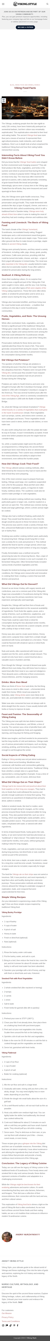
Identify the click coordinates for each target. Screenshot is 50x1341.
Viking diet (6, 373)
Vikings (37, 85)
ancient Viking (15, 244)
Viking (12, 759)
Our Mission (7, 1313)
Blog (12, 85)
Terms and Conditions (11, 1321)
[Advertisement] (25, 55)
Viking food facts (24, 1204)
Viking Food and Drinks (24, 85)
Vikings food (32, 135)
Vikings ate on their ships (23, 874)
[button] (3, 4)
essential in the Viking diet (16, 264)
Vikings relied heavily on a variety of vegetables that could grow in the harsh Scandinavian (24, 410)
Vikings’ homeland (29, 229)
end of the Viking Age (10, 396)
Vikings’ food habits (28, 162)
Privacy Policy (7, 1317)
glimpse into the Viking (32, 1143)
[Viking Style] (25, 4)
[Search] (47, 4)
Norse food (20, 686)
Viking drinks (20, 695)
